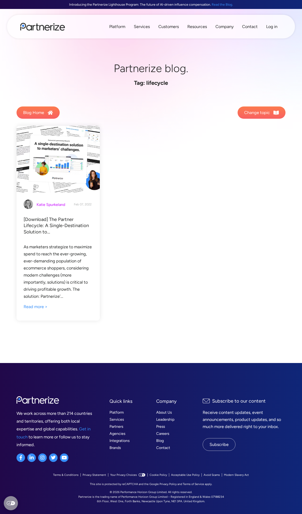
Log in (271, 26)
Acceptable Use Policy (185, 475)
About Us (164, 412)
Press (160, 426)
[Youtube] (64, 457)
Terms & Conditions (66, 475)
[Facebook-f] (21, 457)
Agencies (117, 433)
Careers (162, 433)
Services (142, 26)
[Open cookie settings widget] (11, 503)
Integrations (119, 440)
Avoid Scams (212, 475)
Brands (115, 447)
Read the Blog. (222, 5)
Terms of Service (193, 484)
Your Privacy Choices (123, 475)
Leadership (165, 419)
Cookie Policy (158, 475)
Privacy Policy (168, 484)
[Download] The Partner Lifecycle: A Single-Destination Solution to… (56, 225)
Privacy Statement (94, 475)
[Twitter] (53, 457)
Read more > (35, 306)
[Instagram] (42, 457)
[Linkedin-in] (31, 457)
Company (224, 26)
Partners (116, 426)
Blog (160, 440)
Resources (197, 26)
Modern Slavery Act (236, 475)
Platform (117, 26)
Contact (250, 26)
